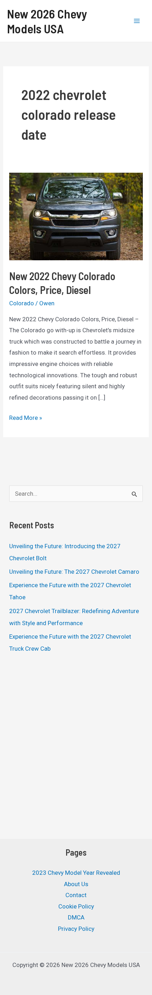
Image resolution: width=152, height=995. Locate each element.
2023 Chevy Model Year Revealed (76, 872)
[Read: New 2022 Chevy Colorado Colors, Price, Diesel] (76, 215)
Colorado (21, 303)
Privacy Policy (76, 928)
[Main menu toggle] (137, 21)
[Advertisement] (76, 748)
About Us (76, 884)
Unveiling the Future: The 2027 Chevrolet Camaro (74, 571)
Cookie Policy (76, 906)
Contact (76, 895)
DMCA (76, 917)
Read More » (25, 419)
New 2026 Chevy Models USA (47, 21)
